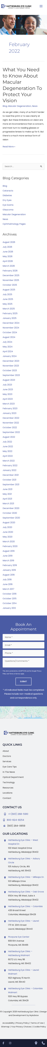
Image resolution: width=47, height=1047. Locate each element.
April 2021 (7, 498)
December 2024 (11, 322)
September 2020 (11, 517)
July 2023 (7, 384)
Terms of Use (37, 1023)
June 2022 (8, 446)
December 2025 (11, 275)
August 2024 (9, 337)
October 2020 (10, 513)
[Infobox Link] (23, 819)
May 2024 (8, 346)
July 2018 (7, 579)
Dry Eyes (7, 200)
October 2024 (10, 332)
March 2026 (9, 265)
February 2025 (10, 313)
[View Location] (5, 840)
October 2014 (10, 603)
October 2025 (10, 284)
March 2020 (9, 541)
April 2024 (8, 351)
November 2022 (11, 422)
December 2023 (11, 360)
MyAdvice (34, 1015)
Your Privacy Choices (21, 1026)
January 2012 (9, 608)
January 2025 (9, 318)
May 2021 (7, 494)
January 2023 (9, 413)
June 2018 (8, 584)
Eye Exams (8, 204)
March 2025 (9, 308)
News (34, 106)
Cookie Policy (39, 1026)
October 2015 (9, 598)
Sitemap (5, 1026)
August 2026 (9, 242)
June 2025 (8, 299)
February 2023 (10, 408)
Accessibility (8, 1023)
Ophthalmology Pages (14, 223)
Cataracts (8, 190)
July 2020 (7, 527)
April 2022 (8, 456)
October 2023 (10, 370)
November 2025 (11, 280)
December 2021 (11, 475)
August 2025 (9, 289)
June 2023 (8, 389)
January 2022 (9, 470)
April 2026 (8, 261)
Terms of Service (15, 674)
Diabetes (7, 195)
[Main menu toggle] (41, 6)
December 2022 (11, 417)
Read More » (9, 147)
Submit (23, 681)
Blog (5, 106)
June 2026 (8, 251)
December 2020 (11, 508)
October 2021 (9, 479)
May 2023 (7, 394)
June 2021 (7, 489)
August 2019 (8, 551)
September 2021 (11, 484)
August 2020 (9, 522)
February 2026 (10, 270)
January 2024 (10, 356)
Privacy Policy (22, 1023)
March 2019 (8, 560)
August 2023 (9, 379)
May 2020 (7, 536)
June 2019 (7, 555)
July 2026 (7, 246)
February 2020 (10, 546)
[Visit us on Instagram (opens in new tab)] (10, 1043)
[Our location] (36, 1043)
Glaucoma (8, 209)
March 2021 (8, 503)
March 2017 (8, 589)
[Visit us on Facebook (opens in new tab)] (3, 1043)
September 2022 (11, 432)
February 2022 (10, 465)
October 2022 (10, 427)
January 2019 (9, 570)
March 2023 (9, 403)
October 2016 (9, 593)
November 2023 (11, 365)
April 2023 (8, 398)
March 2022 (9, 460)
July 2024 (7, 341)
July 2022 (7, 441)
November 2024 (11, 327)
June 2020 (8, 532)
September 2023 (11, 375)
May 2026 (7, 256)
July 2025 (7, 294)
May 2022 (7, 451)
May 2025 (7, 303)
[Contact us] (43, 1043)
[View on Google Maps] (23, 712)
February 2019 (10, 565)
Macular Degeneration (19, 106)
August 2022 (9, 436)
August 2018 (9, 574)
